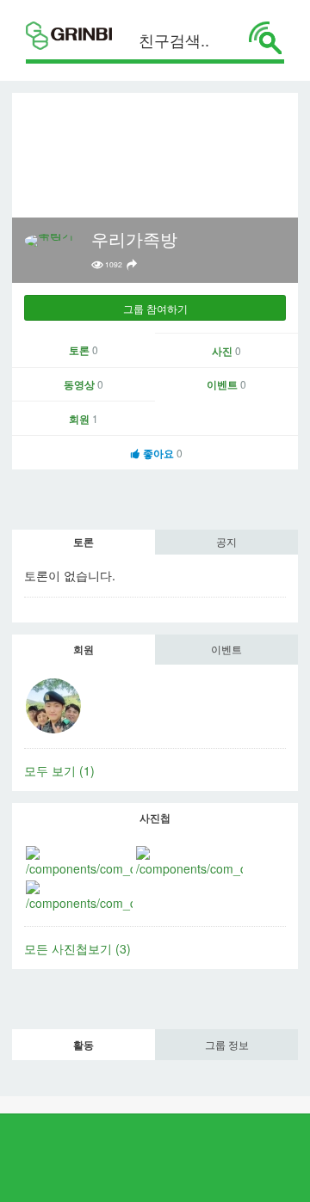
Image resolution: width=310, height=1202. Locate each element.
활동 (83, 1044)
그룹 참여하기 (155, 308)
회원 (83, 418)
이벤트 (226, 384)
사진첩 (155, 817)
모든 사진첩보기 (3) (77, 948)
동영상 (83, 384)
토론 (83, 350)
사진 (226, 351)
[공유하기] (132, 265)
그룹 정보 (227, 1044)
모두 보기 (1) (59, 770)
